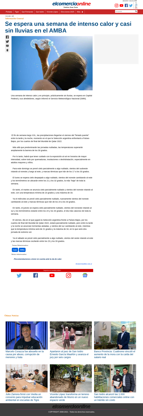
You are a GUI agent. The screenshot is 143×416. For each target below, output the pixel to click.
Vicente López (52, 12)
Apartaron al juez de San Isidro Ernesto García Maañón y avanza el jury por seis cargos (69, 354)
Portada (9, 12)
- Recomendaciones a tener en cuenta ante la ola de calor (37, 259)
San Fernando (27, 12)
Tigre (17, 12)
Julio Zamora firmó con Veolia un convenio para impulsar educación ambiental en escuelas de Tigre (24, 397)
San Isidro (40, 12)
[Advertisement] (51, 117)
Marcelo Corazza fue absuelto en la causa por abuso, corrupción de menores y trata (25, 354)
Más (78, 12)
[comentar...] (7, 46)
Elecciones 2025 (67, 12)
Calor (15, 250)
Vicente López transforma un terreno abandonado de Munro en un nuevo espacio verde (69, 397)
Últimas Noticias (11, 315)
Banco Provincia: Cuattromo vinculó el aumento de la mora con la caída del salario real (114, 354)
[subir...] (7, 50)
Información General (14, 18)
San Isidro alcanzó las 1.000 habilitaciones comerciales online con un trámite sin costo (114, 397)
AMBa (22, 250)
